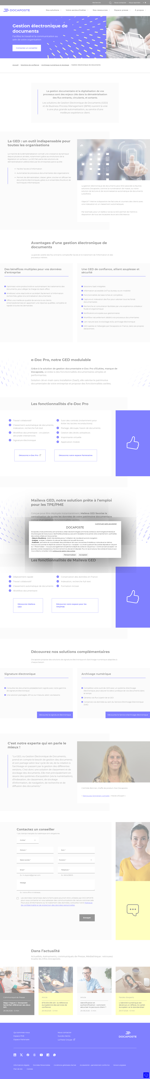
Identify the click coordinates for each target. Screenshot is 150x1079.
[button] (146, 1075)
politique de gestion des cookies (64, 551)
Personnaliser (70, 555)
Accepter (83, 555)
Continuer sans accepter (106, 524)
